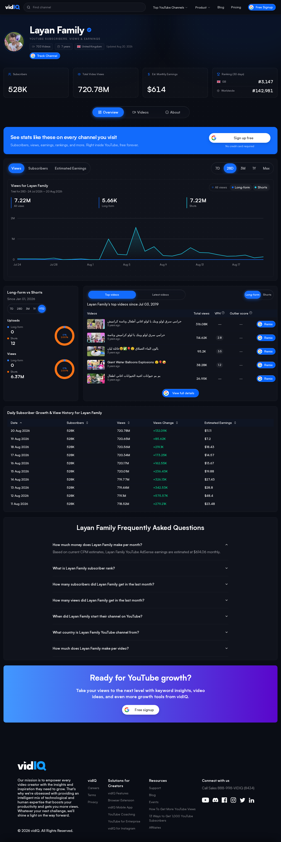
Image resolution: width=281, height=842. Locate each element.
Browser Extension (121, 800)
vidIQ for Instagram (121, 828)
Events (154, 802)
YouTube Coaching (121, 814)
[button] (217, 168)
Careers (93, 788)
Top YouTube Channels (168, 7)
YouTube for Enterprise (124, 821)
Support (155, 788)
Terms (92, 795)
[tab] (108, 112)
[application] (140, 242)
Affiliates (155, 827)
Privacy (93, 802)
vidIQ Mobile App (120, 807)
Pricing (236, 7)
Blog (221, 7)
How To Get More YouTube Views (172, 809)
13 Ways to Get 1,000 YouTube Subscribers (171, 818)
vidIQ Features (118, 793)
